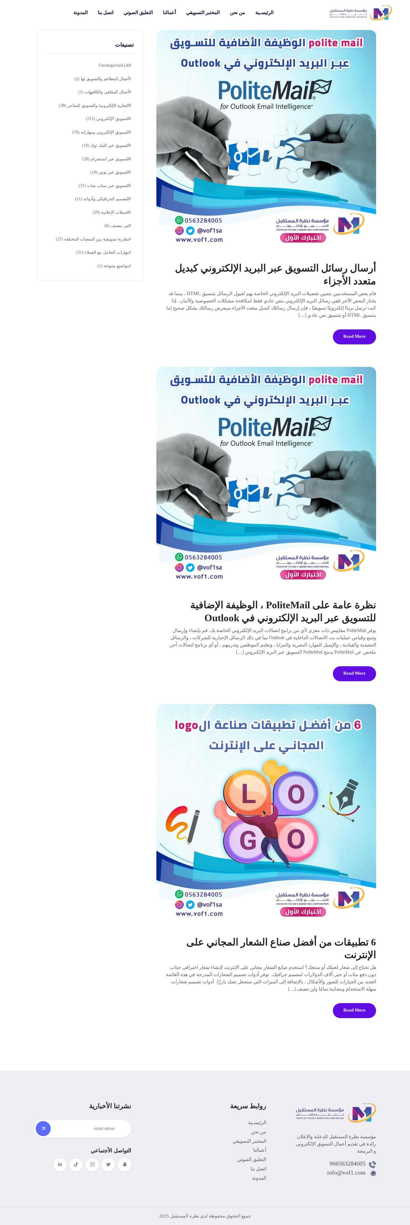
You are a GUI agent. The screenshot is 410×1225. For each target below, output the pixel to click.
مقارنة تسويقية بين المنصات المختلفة (92, 239)
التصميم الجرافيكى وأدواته (102, 199)
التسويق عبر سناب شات (104, 185)
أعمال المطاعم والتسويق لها (101, 79)
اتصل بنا (105, 12)
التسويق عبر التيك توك (105, 145)
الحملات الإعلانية (111, 212)
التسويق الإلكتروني (107, 118)
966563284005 (348, 1163)
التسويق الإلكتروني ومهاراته (100, 132)
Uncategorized (114, 65)
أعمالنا (169, 12)
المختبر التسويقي (203, 12)
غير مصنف (116, 225)
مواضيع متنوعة (113, 266)
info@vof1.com (346, 1172)
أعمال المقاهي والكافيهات (103, 92)
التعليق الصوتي (138, 12)
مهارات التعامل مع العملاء (102, 252)
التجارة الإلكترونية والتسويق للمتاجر (94, 105)
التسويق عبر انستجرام (105, 159)
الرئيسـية (264, 12)
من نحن (237, 12)
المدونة (81, 12)
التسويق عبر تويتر (109, 172)
